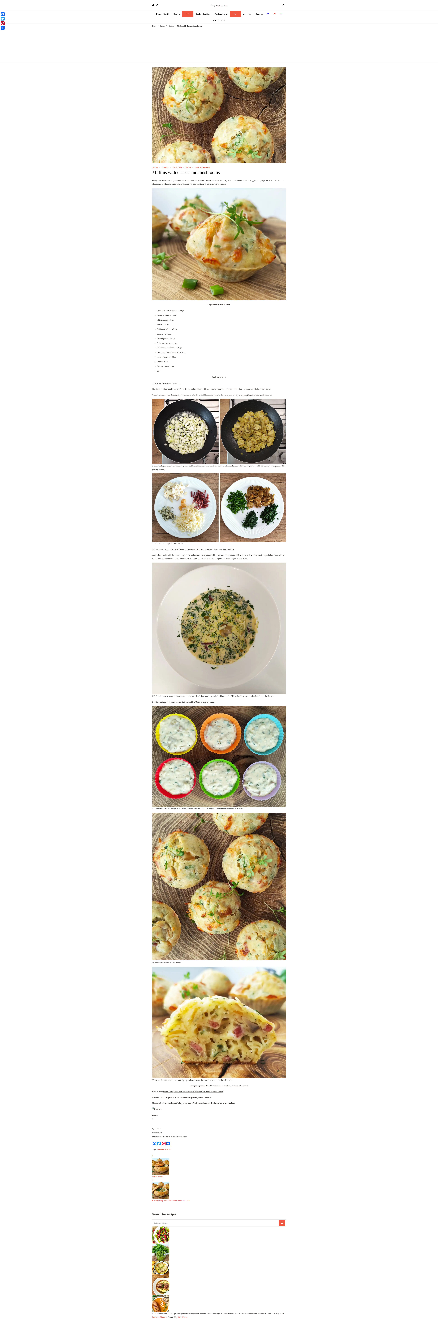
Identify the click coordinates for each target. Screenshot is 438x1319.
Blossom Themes (159, 1317)
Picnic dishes (177, 167)
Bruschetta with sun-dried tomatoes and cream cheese (169, 1136)
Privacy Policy (219, 20)
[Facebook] (2, 14)
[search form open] (283, 5)
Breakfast (165, 167)
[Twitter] (2, 18)
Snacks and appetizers (202, 167)
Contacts (259, 14)
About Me (247, 14)
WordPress (182, 1317)
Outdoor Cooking (203, 14)
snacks (168, 1149)
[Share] (2, 28)
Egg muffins (156, 1129)
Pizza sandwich (157, 1133)
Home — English (162, 14)
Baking (155, 167)
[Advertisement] (219, 45)
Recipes (177, 14)
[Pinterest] (2, 23)
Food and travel (221, 14)
